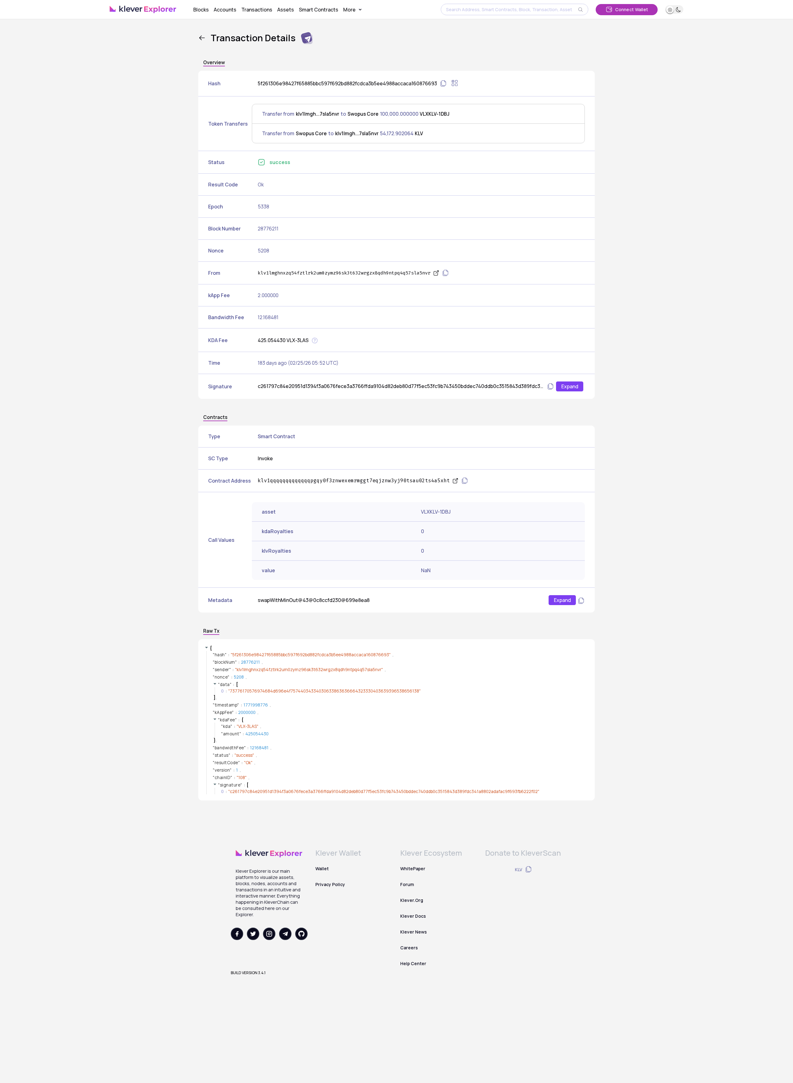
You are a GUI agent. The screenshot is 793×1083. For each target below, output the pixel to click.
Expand (569, 386)
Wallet (322, 868)
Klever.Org (411, 900)
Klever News (413, 932)
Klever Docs (413, 916)
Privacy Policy (330, 884)
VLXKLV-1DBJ (434, 114)
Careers (409, 948)
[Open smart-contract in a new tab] (455, 481)
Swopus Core (363, 114)
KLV (419, 133)
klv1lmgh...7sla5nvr (317, 114)
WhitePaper (412, 868)
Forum (407, 884)
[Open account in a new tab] (436, 273)
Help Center (413, 963)
